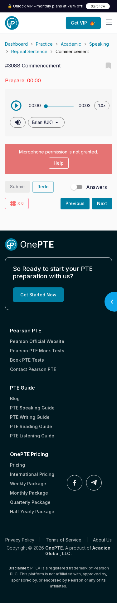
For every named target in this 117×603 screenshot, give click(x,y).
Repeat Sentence (29, 51)
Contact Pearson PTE (33, 369)
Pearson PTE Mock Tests (37, 350)
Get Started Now (38, 294)
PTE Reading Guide (31, 426)
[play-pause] (16, 105)
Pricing (17, 465)
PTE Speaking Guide (32, 407)
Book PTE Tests (27, 360)
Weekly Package (28, 483)
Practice (44, 44)
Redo (43, 186)
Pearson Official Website (37, 341)
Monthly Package (29, 493)
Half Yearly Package (32, 511)
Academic (71, 44)
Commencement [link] (72, 51)
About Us (102, 539)
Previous (75, 203)
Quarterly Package (30, 502)
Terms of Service (63, 539)
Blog (15, 398)
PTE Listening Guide (32, 435)
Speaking (99, 44)
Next (102, 203)
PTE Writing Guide (30, 417)
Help (59, 163)
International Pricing (32, 474)
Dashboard (16, 44)
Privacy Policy (19, 539)
